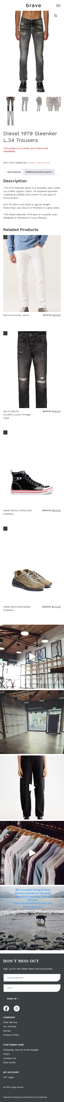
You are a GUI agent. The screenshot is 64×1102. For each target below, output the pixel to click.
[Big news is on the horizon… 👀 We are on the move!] (32, 722)
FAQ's (6, 1053)
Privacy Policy (11, 1034)
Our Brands (9, 1026)
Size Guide (9, 1062)
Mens (47, 162)
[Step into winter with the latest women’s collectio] (32, 787)
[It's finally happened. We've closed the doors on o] (32, 657)
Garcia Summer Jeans (16, 315)
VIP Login (8, 1077)
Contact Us (9, 1058)
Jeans (39, 162)
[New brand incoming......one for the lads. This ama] (32, 853)
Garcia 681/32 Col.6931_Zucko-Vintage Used (16, 414)
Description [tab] (14, 172)
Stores (7, 1030)
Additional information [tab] (38, 172)
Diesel (31, 162)
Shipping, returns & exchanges (20, 1049)
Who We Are (10, 1022)
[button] (55, 15)
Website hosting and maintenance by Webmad (25, 1097)
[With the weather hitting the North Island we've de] (32, 918)
